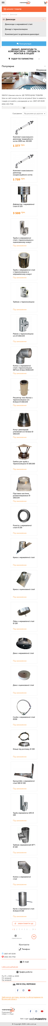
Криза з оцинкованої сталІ (24, 589)
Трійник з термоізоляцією (23, 302)
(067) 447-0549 (21, 533)
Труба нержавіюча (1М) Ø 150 (23, 814)
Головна (4, 14)
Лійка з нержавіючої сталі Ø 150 (23, 622)
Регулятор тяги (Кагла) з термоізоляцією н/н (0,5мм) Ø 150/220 (23, 400)
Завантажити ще (25, 924)
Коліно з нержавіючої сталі (22, 878)
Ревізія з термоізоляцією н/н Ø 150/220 (23, 335)
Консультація (25, 44)
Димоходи (10, 19)
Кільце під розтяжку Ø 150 (24, 749)
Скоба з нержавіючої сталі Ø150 (24, 718)
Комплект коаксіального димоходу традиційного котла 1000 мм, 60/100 (23, 139)
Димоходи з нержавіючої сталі (18, 24)
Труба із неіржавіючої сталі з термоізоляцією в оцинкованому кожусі (23, 240)
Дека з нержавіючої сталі (23, 653)
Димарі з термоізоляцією (16, 29)
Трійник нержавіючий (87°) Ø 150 (24, 846)
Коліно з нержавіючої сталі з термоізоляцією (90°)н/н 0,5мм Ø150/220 (23, 368)
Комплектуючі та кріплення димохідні (22, 34)
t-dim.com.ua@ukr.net (10, 967)
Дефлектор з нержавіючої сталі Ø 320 (23, 205)
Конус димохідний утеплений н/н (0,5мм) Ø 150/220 (23, 432)
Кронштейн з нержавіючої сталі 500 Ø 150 (24, 782)
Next (44, 80)
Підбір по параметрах (22, 59)
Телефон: (8, 503)
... (30, 929)
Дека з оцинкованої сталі (23, 685)
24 (33, 929)
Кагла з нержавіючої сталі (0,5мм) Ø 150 (23, 910)
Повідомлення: (10, 511)
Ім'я (6, 496)
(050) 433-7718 (21, 536)
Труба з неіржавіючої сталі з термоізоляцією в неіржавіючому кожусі (24, 272)
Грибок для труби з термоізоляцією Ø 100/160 (24, 463)
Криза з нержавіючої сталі (24, 557)
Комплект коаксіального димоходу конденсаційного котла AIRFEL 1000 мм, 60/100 (23, 173)
